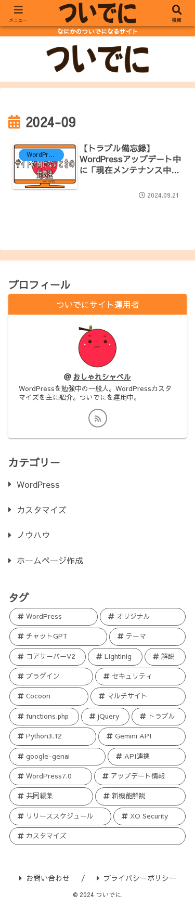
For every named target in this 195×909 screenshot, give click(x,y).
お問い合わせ (48, 878)
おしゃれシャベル (102, 376)
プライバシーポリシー (139, 878)
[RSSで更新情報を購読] (97, 418)
